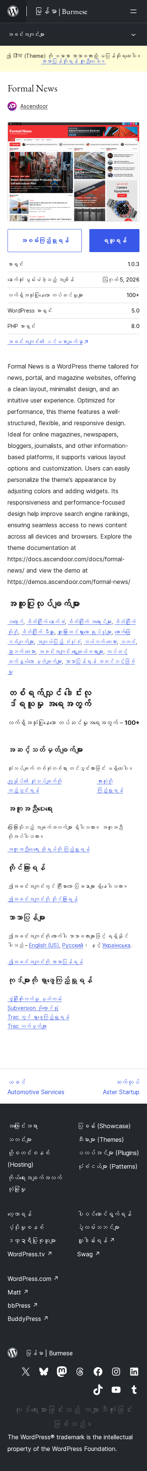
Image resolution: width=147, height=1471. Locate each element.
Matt (18, 1292)
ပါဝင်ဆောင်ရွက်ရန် (104, 1214)
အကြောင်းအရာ (23, 1126)
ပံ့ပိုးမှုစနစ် (26, 1227)
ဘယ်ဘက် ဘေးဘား (100, 641)
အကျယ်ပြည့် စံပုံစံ (59, 641)
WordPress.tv (30, 1254)
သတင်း (128, 641)
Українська (116, 945)
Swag (88, 1254)
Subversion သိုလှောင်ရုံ (33, 1008)
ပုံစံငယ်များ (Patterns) (107, 1166)
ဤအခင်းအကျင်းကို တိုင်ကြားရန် (43, 899)
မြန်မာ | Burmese (49, 1353)
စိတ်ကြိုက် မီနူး (37, 632)
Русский (72, 945)
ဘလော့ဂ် (15, 621)
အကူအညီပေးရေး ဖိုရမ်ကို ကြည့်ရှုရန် (49, 849)
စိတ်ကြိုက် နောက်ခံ (45, 621)
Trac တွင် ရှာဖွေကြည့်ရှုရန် (38, 1017)
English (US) (44, 945)
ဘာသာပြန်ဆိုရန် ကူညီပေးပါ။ (73, 61)
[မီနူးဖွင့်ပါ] (135, 11)
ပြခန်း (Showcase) (104, 1126)
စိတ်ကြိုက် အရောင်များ (90, 621)
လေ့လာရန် (20, 1214)
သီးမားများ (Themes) (100, 1139)
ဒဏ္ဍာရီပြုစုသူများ (32, 1240)
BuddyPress (28, 1318)
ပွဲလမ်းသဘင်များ (98, 1227)
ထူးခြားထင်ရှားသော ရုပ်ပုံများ (84, 632)
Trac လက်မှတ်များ (27, 1026)
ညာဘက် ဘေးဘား (21, 651)
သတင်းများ (20, 1139)
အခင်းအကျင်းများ (26, 34)
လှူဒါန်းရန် (96, 1240)
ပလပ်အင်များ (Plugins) (108, 1153)
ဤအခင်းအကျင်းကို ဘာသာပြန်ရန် (45, 961)
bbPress (23, 1305)
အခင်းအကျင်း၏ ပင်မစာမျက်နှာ (45, 341)
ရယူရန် (115, 240)
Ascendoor (34, 106)
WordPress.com (33, 1278)
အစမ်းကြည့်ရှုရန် (45, 240)
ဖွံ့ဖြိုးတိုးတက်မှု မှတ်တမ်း (35, 999)
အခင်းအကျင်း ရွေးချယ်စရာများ (70, 651)
